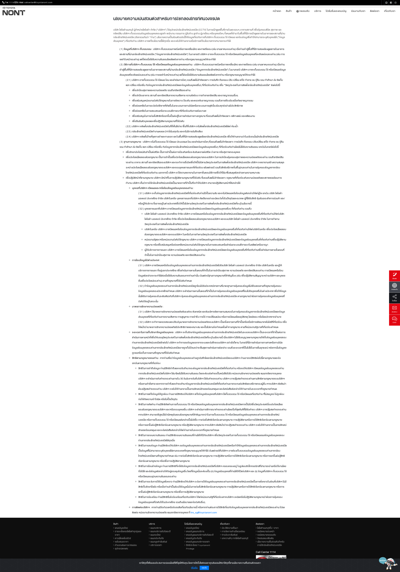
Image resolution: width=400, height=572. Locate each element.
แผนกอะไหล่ (155, 535)
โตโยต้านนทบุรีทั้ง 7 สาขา (268, 528)
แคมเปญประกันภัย (194, 538)
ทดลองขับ (304, 11)
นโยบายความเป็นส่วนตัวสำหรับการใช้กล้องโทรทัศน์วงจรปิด (270, 543)
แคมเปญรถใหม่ (121, 528)
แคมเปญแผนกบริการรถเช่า (198, 542)
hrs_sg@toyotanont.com (204, 513)
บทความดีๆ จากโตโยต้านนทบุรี (235, 538)
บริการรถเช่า (156, 545)
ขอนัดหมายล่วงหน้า (265, 531)
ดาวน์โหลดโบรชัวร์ (123, 538)
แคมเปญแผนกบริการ (195, 531)
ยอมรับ (204, 567)
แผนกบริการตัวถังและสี (160, 531)
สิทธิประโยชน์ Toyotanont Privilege (198, 546)
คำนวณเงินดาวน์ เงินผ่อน (126, 545)
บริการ (317, 11)
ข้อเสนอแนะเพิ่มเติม (265, 538)
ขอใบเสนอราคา (121, 542)
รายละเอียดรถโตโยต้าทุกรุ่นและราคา (128, 533)
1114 (11, 2)
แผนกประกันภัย (157, 538)
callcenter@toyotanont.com (38, 2)
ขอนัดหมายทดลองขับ (266, 535)
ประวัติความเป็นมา (230, 528)
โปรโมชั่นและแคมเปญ (336, 11)
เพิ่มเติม (194, 568)
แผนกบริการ (155, 528)
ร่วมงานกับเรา (358, 11)
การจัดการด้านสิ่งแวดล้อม (233, 531)
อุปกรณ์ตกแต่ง (121, 548)
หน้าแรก (277, 11)
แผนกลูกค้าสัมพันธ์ (158, 542)
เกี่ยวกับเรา (389, 11)
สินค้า (289, 11)
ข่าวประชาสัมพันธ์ (230, 535)
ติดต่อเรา (374, 11)
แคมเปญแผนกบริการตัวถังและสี (199, 535)
